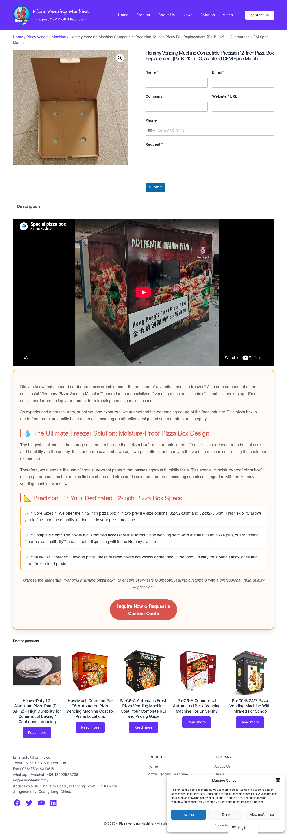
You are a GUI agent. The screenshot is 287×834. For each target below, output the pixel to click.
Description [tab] (28, 206)
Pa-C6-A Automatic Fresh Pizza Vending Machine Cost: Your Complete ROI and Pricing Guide (143, 708)
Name (152, 72)
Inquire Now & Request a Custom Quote (143, 609)
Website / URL (224, 96)
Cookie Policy (223, 825)
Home (18, 37)
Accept (189, 814)
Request (154, 144)
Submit (155, 187)
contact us (259, 15)
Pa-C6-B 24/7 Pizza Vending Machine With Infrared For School (250, 706)
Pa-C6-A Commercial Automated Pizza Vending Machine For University (197, 706)
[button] (278, 780)
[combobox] (151, 131)
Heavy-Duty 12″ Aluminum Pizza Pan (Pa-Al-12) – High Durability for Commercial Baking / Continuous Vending (37, 711)
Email (218, 72)
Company (154, 96)
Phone (151, 120)
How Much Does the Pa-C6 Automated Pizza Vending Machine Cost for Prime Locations (90, 708)
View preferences (263, 814)
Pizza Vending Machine (46, 37)
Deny (226, 814)
